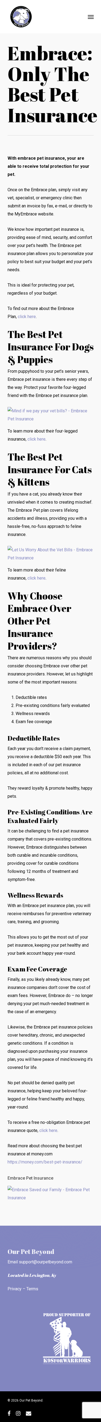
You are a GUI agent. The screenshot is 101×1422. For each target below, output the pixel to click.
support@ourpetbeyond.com (45, 1261)
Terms (32, 1288)
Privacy (15, 1288)
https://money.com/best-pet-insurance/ (45, 1162)
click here (27, 316)
